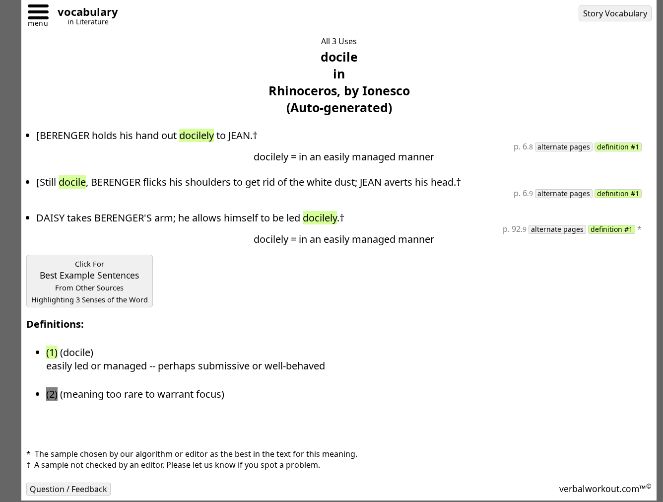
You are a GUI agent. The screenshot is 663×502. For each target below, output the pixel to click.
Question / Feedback (68, 489)
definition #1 (618, 147)
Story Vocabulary (615, 13)
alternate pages (563, 147)
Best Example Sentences (89, 281)
